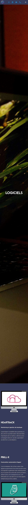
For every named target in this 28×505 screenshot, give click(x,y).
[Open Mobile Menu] (25, 2)
